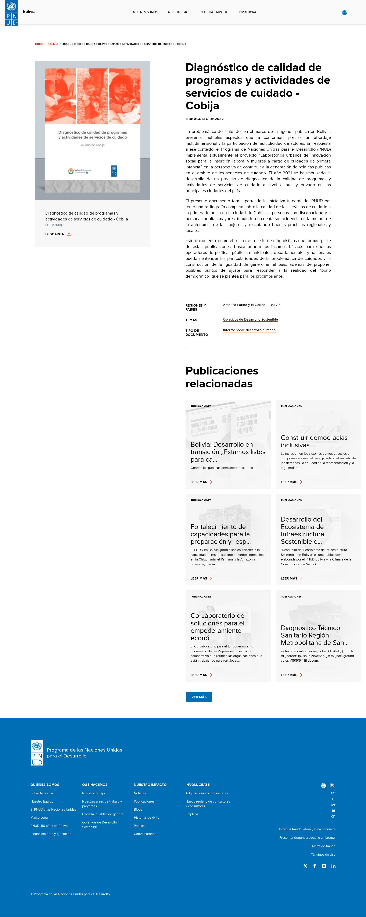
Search (353, 12)
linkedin (333, 866)
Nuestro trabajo (93, 793)
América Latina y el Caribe (244, 304)
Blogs (138, 809)
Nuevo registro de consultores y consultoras (208, 803)
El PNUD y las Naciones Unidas (53, 809)
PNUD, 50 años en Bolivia (49, 825)
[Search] (333, 801)
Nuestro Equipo (41, 801)
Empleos (192, 814)
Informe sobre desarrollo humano (249, 330)
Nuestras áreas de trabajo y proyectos (102, 803)
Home (39, 44)
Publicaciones (144, 801)
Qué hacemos (179, 12)
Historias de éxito (146, 817)
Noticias (140, 793)
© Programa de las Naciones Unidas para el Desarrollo (70, 894)
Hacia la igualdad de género (102, 814)
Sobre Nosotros (41, 793)
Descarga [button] (54, 234)
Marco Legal (39, 817)
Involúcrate (249, 12)
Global (344, 12)
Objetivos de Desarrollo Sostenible (250, 319)
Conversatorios (145, 834)
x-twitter (305, 866)
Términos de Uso (323, 854)
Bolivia (29, 11)
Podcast (140, 825)
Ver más (199, 696)
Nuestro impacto (215, 12)
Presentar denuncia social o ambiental (307, 837)
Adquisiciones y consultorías (207, 793)
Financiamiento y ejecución (50, 834)
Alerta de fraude (324, 846)
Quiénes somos (145, 12)
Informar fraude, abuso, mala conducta (307, 829)
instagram (324, 866)
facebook (315, 866)
